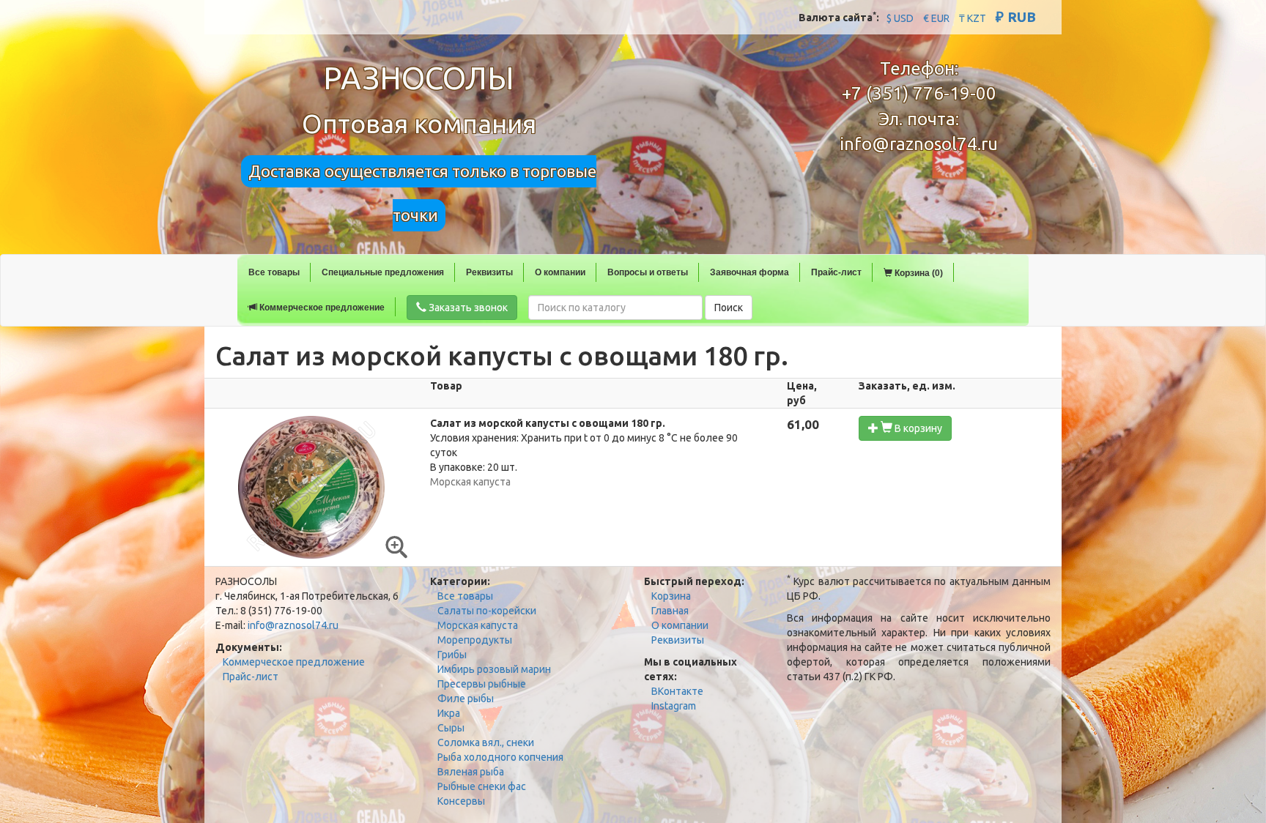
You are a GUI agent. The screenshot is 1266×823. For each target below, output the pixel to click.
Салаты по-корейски (486, 611)
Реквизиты (489, 272)
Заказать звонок (467, 307)
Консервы (461, 801)
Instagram (673, 706)
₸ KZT (972, 18)
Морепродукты (474, 640)
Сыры (450, 728)
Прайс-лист (836, 272)
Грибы (452, 654)
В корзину (917, 428)
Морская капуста (477, 625)
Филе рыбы (465, 698)
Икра (448, 713)
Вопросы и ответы (647, 272)
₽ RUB (1016, 17)
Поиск (728, 307)
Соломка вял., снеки (485, 742)
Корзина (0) (917, 273)
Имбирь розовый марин (494, 669)
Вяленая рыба (470, 772)
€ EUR (936, 18)
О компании (560, 272)
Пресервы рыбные (481, 684)
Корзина (671, 596)
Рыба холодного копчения (500, 757)
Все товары (274, 272)
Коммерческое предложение (321, 307)
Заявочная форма (749, 272)
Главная (670, 611)
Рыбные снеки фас (481, 786)
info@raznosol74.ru (919, 144)
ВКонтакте (677, 691)
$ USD (900, 18)
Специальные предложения (383, 272)
